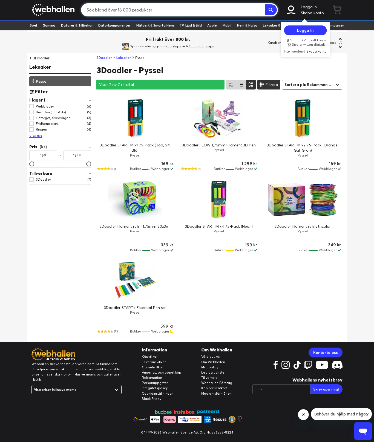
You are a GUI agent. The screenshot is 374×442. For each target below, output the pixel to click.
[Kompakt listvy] (241, 84)
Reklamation (152, 377)
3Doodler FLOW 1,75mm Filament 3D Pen (219, 145)
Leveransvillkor (154, 362)
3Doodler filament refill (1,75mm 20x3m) (135, 226)
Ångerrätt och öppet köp (161, 372)
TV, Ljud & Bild (191, 25)
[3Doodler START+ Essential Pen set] (135, 281)
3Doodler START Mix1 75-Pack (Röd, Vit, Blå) (135, 148)
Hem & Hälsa (247, 25)
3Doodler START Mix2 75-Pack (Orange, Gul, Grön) (302, 148)
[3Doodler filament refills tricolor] (303, 199)
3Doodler (41, 58)
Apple (212, 25)
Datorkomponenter (114, 25)
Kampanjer (335, 25)
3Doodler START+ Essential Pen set (135, 307)
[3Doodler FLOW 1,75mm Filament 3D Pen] (219, 118)
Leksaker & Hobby (277, 25)
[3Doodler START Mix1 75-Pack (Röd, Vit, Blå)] (135, 118)
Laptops (174, 46)
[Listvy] (231, 84)
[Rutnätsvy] (251, 84)
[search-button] (271, 9)
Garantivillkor (152, 367)
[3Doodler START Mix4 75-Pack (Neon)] (219, 199)
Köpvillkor (149, 356)
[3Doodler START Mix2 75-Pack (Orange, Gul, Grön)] (303, 118)
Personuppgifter (155, 383)
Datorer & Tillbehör (77, 25)
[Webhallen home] (52, 9)
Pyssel (42, 81)
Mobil (227, 25)
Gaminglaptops (201, 46)
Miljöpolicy (209, 367)
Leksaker (40, 67)
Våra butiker (210, 356)
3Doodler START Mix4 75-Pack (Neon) (219, 226)
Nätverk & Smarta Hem (155, 25)
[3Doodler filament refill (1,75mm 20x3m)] (135, 199)
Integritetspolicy (155, 388)
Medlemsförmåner (216, 393)
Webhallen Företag (216, 383)
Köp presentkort (214, 388)
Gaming (49, 25)
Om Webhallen (213, 362)
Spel (33, 25)
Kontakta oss (325, 352)
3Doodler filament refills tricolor (303, 226)
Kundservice (277, 43)
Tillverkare (209, 377)
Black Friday (151, 399)
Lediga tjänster (213, 372)
